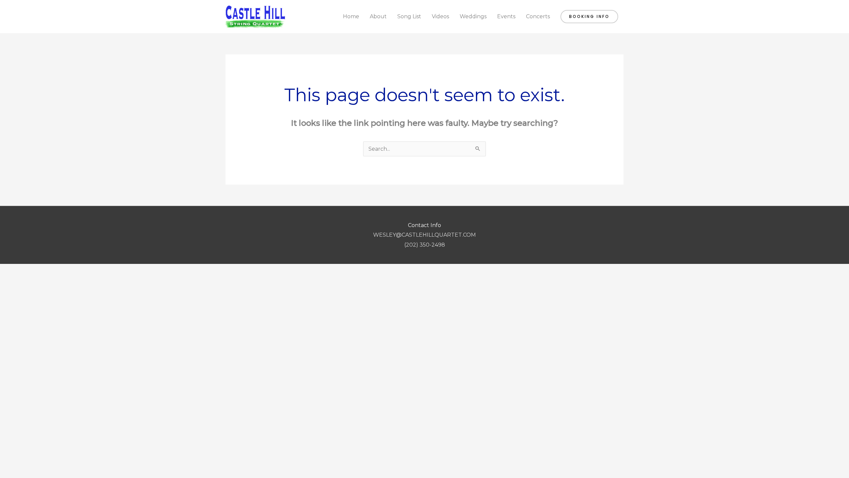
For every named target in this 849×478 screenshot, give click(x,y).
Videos (440, 16)
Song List (409, 16)
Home (351, 16)
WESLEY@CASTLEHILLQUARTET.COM (424, 235)
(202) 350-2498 (424, 245)
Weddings (473, 16)
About (378, 16)
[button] (589, 16)
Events (506, 16)
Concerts (538, 16)
